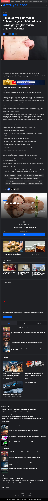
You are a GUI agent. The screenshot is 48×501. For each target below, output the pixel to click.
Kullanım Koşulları (32, 499)
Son (24, 323)
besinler (13, 175)
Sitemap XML (13, 492)
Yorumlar (39, 323)
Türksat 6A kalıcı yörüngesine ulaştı (17, 425)
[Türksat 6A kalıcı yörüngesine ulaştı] (4, 426)
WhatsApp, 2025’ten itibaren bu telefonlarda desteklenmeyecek (23, 441)
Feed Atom (31, 492)
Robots (22, 492)
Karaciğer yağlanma (14, 178)
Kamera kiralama (30, 382)
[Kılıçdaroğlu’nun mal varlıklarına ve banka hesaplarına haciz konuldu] (6, 344)
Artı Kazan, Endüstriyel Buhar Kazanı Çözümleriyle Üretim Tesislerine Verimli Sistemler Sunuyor (28, 1)
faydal (19, 175)
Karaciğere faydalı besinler (35, 183)
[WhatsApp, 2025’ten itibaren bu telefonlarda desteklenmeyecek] (4, 443)
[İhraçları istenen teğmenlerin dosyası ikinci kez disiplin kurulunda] (4, 470)
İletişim (13, 499)
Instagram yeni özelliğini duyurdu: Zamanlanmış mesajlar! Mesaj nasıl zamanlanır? (27, 436)
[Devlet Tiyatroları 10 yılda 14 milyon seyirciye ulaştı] (6, 339)
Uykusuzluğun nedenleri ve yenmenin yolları (9, 273)
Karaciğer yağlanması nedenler (14, 181)
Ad (4, 301)
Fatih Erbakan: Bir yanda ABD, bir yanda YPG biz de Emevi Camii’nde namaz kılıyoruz (28, 451)
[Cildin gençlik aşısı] (24, 205)
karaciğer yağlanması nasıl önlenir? (30, 178)
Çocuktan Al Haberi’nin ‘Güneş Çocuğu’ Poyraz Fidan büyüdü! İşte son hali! (27, 327)
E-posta (5, 306)
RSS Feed (18, 492)
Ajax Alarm (23, 495)
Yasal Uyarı (39, 499)
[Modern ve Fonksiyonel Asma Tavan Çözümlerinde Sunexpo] (13, 387)
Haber (9, 10)
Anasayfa (5, 10)
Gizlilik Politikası (19, 499)
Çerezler (24, 499)
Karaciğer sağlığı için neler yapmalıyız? (33, 175)
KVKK (27, 499)
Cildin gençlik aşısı (12, 203)
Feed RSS (26, 492)
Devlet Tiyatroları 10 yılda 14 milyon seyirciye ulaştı (22, 338)
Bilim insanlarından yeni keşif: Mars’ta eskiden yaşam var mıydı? (23, 430)
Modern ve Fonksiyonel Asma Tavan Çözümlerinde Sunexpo (12, 395)
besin (6, 175)
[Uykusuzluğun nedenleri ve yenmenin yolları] (9, 267)
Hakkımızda (9, 499)
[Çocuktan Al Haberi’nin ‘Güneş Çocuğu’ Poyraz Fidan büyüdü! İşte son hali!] (6, 329)
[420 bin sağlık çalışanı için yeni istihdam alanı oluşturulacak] (24, 267)
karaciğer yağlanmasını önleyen (33, 181)
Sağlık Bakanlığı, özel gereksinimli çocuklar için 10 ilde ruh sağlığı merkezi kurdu (38, 274)
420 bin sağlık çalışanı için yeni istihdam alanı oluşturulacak (24, 273)
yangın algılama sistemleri (16, 495)
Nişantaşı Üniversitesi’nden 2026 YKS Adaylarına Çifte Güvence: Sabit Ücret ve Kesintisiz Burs (11, 376)
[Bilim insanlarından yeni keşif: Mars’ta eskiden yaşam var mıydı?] (4, 432)
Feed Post (36, 492)
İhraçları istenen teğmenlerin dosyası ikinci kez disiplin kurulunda (23, 468)
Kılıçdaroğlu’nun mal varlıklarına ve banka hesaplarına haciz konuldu (26, 342)
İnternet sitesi (27, 306)
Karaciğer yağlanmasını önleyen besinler (16, 183)
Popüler (9, 323)
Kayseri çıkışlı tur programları (31, 495)
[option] (24, 205)
